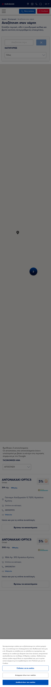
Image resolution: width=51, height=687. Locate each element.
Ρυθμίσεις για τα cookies (25, 668)
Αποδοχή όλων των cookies (25, 682)
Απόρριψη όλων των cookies (25, 675)
